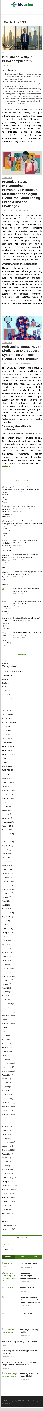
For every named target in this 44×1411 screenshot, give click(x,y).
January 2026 (6, 786)
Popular (8, 1257)
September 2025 (7, 798)
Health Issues (6, 711)
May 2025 (5, 810)
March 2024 (6, 865)
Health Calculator (8, 703)
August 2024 (6, 846)
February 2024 (7, 869)
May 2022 (5, 921)
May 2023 (5, 905)
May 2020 (5, 992)
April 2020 (5, 996)
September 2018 (7, 1071)
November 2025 (7, 790)
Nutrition (5, 762)
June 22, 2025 (7, 210)
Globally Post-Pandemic (23, 363)
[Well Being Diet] (10, 1313)
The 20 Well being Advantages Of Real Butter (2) (21, 1342)
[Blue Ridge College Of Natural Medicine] (10, 1373)
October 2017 (6, 1110)
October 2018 (6, 1067)
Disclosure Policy (8, 1249)
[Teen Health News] (9, 1288)
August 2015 (6, 1201)
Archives (5, 663)
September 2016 (7, 1150)
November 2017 (7, 1106)
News (4, 758)
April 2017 (5, 1122)
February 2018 (7, 1099)
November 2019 (7, 1016)
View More (9, 144)
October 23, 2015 (26, 1291)
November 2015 (7, 1189)
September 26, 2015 (8, 1356)
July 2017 (5, 1118)
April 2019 (5, 1043)
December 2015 (7, 1185)
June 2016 (5, 1162)
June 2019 (5, 1035)
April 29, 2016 (25, 1379)
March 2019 (6, 1047)
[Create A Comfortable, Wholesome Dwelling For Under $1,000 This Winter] (10, 1297)
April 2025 (5, 814)
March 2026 (6, 778)
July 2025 (5, 802)
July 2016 (5, 1158)
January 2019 (6, 1055)
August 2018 (6, 1075)
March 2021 (6, 952)
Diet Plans (5, 687)
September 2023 (7, 889)
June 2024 (5, 854)
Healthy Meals (7, 734)
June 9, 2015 (6, 1368)
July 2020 (5, 984)
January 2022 (6, 933)
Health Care (6, 707)
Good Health (6, 691)
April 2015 (5, 1217)
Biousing (5, 1401)
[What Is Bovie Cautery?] (10, 1263)
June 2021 (5, 940)
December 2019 (7, 1012)
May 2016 (5, 1166)
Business (5, 53)
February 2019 (7, 1051)
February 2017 (7, 1130)
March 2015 (6, 1221)
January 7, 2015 (25, 1317)
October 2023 (6, 885)
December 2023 (7, 877)
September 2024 (7, 842)
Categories (5, 661)
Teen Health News (27, 1288)
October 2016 (6, 1146)
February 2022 (7, 929)
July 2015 (5, 1205)
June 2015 (5, 1209)
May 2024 (5, 857)
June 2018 (5, 1083)
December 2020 (7, 964)
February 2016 (7, 1178)
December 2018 (7, 1059)
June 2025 (5, 806)
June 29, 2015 (25, 1281)
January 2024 (6, 873)
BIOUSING (21, 1401)
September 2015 (7, 1197)
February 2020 (7, 1004)
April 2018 (5, 1091)
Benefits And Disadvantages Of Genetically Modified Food (30, 1275)
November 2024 (7, 834)
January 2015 (6, 1229)
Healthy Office (7, 738)
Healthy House (7, 730)
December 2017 (7, 1103)
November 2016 (7, 1142)
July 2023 (5, 897)
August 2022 (6, 917)
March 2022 (6, 925)
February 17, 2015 (8, 1345)
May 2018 (5, 1087)
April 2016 (5, 1170)
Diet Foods (5, 683)
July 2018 (5, 1079)
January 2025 (6, 826)
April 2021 (5, 948)
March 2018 (6, 1095)
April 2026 (5, 774)
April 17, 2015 (25, 1306)
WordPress (28, 1401)
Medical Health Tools (9, 746)
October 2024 (6, 838)
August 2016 (6, 1154)
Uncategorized (7, 766)
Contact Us (5, 1244)
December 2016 (7, 1138)
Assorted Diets (7, 675)
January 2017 (6, 1134)
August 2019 (6, 1027)
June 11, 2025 (7, 363)
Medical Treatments (8, 754)
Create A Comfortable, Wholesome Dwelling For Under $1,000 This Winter (30, 1300)
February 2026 (7, 782)
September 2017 (7, 1114)
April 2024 (5, 861)
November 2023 (7, 881)
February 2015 (7, 1225)
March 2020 (6, 1000)
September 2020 (7, 976)
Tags (35, 1257)
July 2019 (5, 1031)
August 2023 (6, 893)
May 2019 (5, 1039)
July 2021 (5, 936)
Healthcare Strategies (22, 210)
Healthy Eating (7, 718)
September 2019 (7, 1023)
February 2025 (7, 822)
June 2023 (5, 901)
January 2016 (6, 1182)
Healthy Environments (9, 722)
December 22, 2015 (26, 1267)
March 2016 (6, 1174)
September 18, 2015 (26, 1335)
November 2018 (7, 1063)
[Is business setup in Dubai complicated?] (22, 38)
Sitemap (4, 1247)
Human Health (7, 177)
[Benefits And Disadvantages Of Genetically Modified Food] (10, 1273)
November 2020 (7, 968)
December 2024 (7, 830)
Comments (22, 1257)
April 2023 (5, 909)
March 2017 (6, 1126)
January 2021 (6, 960)
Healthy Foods (7, 726)
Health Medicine (7, 714)
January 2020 (6, 1008)
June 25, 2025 (7, 65)
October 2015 (6, 1193)
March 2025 (6, 818)
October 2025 (6, 794)
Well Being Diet (26, 1313)
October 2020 (6, 972)
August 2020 (6, 980)
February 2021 (7, 956)
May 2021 (5, 944)
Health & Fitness (7, 695)
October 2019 (6, 1019)
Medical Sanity (7, 750)
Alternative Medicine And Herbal (13, 671)
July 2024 (5, 850)
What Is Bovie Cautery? (29, 1264)
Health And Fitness (8, 699)
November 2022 (7, 913)
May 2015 (5, 1213)
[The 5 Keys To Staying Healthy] (10, 1329)
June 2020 (5, 988)
